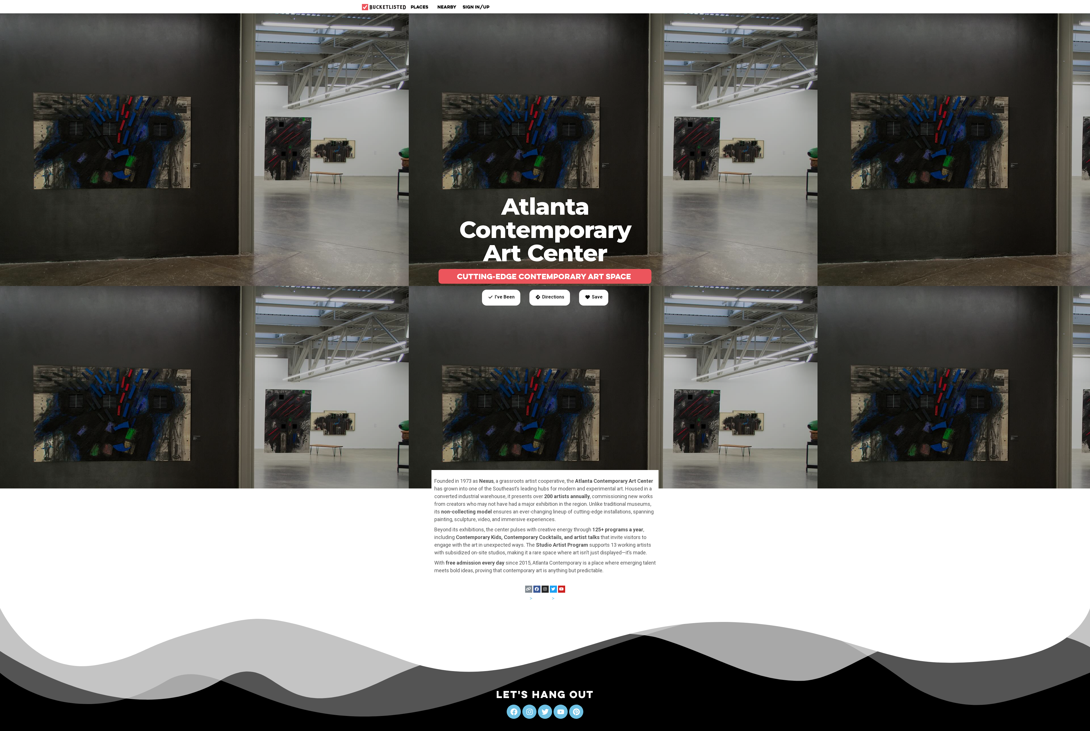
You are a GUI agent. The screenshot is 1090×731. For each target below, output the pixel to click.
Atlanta (563, 598)
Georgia (542, 598)
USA (524, 598)
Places (419, 7)
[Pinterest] (576, 712)
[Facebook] (536, 589)
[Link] (528, 589)
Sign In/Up (476, 7)
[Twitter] (553, 589)
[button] (501, 298)
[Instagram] (545, 589)
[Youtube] (561, 589)
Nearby (446, 7)
